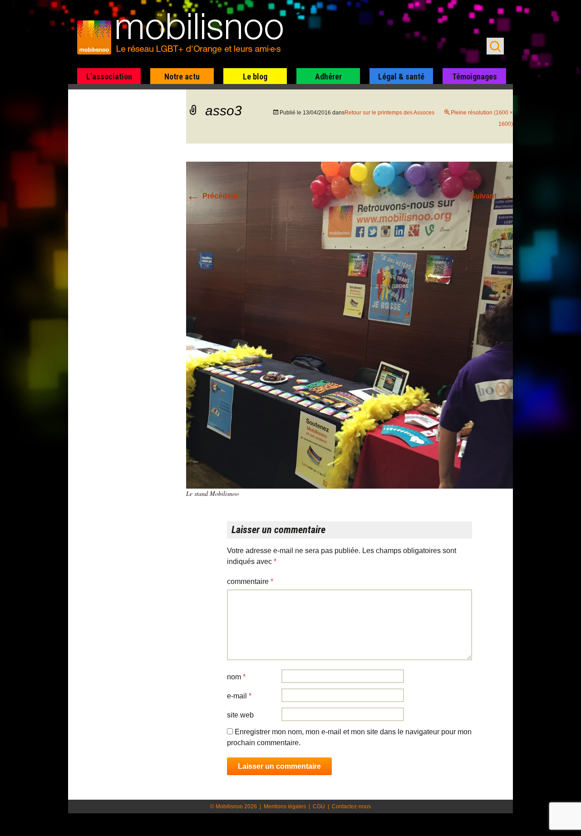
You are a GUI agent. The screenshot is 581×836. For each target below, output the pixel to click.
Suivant (491, 196)
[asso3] (349, 325)
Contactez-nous (351, 806)
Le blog (255, 76)
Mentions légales (285, 806)
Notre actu (182, 76)
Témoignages (474, 76)
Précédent (212, 196)
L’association (109, 76)
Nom (236, 677)
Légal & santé (401, 76)
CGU (319, 806)
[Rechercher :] (495, 46)
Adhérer (328, 76)
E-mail (239, 696)
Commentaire (250, 581)
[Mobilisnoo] (184, 34)
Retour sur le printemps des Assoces (389, 112)
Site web (240, 715)
